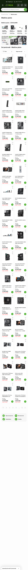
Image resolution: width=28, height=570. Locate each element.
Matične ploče (14, 14)
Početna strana (4, 14)
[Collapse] (19, 568)
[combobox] (21, 51)
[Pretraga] (25, 9)
